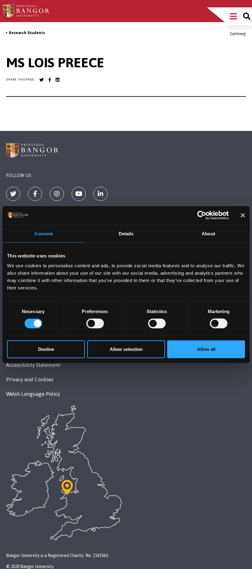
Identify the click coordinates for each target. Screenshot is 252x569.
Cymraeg (238, 34)
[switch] (95, 323)
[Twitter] (13, 194)
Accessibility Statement (33, 365)
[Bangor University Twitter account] (41, 80)
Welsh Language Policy (33, 394)
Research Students (27, 32)
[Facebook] (35, 194)
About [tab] (208, 233)
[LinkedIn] (100, 194)
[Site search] (247, 16)
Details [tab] (126, 233)
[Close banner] (243, 215)
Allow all (206, 348)
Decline (46, 348)
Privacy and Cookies (29, 379)
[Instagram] (57, 194)
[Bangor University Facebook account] (49, 80)
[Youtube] (79, 194)
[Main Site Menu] (233, 16)
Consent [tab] (43, 233)
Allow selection (126, 348)
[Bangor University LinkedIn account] (57, 80)
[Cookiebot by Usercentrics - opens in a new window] (202, 215)
